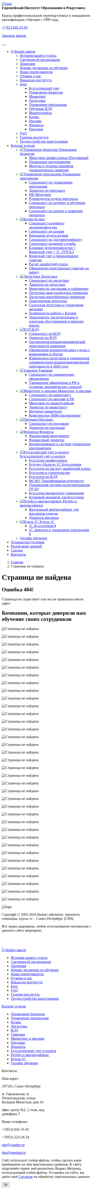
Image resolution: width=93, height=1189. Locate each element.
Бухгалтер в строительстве (49, 473)
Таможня (44, 370)
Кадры (34, 117)
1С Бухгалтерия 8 (42, 526)
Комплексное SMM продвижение (55, 415)
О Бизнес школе (23, 51)
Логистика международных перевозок (58, 293)
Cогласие (26, 1177)
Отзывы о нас (30, 76)
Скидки (17, 550)
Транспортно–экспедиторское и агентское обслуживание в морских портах (56, 321)
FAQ (23, 133)
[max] (2, 946)
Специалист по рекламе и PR (51, 399)
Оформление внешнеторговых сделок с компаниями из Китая (59, 352)
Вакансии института (36, 80)
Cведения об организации (40, 60)
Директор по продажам (47, 428)
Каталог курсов (23, 145)
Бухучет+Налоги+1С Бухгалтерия (55, 464)
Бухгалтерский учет (44, 88)
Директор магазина (44, 518)
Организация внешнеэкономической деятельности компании (57, 344)
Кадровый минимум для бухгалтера (56, 497)
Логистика (37, 100)
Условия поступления (27, 542)
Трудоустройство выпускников (44, 141)
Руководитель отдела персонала (53, 199)
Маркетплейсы (40, 113)
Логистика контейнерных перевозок (57, 297)
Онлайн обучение (33, 538)
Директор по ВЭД (43, 338)
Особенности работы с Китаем (52, 313)
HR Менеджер (40, 195)
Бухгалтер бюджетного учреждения (56, 493)
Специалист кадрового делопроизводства (46, 225)
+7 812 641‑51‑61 (15, 27)
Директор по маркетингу (48, 407)
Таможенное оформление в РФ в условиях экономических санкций (55, 385)
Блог (23, 84)
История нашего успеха (38, 55)
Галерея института (34, 137)
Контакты (18, 554)
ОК (6, 1185)
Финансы (36, 125)
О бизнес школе (14, 950)
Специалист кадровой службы (52, 244)
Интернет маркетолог (45, 411)
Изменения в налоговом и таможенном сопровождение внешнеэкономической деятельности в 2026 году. (59, 362)
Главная (17, 562)
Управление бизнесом (46, 92)
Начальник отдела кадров (48, 235)
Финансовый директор (46, 440)
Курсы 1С (47, 522)
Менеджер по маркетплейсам (51, 403)
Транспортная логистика (48, 301)
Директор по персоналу (47, 190)
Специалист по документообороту (55, 239)
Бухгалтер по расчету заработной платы (60, 468)
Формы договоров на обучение (44, 68)
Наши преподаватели (36, 72)
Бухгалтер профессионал (48, 460)
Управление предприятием (49, 162)
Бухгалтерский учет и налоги (42, 456)
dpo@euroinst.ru (14, 1152)
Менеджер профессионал (58, 158)
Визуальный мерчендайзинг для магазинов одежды (54, 511)
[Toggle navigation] (3, 45)
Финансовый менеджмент (49, 436)
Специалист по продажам (49, 423)
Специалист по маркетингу (50, 395)
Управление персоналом (48, 105)
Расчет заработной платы (48, 264)
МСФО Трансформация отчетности (56, 481)
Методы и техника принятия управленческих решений (51, 168)
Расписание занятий (26, 546)
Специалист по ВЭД (44, 334)
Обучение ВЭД (40, 109)
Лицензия (27, 64)
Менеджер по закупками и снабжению (58, 289)
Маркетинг (37, 96)
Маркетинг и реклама (74, 391)
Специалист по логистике (49, 280)
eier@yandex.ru (13, 1145)
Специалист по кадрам (46, 231)
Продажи (36, 129)
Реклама (35, 121)
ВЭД (35, 329)
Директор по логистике (47, 284)
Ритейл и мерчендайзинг (30, 1055)
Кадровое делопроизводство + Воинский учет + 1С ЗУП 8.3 (52, 250)
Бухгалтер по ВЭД (43, 477)
